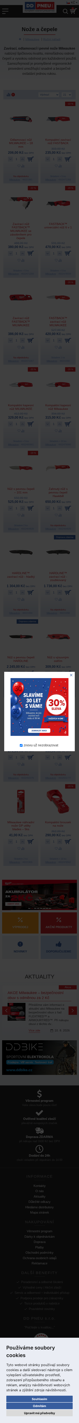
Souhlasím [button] (39, 1399)
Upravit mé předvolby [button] (39, 1413)
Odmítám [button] (39, 1406)
